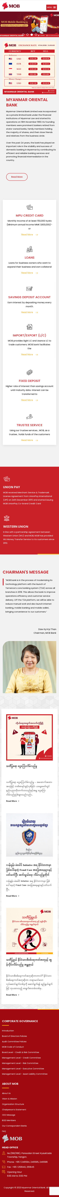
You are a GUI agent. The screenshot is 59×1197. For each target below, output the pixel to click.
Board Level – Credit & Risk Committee (20, 1052)
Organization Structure (13, 1104)
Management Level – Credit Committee (21, 1057)
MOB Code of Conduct (13, 1047)
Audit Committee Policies (14, 1041)
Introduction (8, 1030)
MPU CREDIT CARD (29, 215)
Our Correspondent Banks (14, 1125)
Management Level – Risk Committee (20, 1063)
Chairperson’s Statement (14, 1109)
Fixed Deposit (29, 381)
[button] (49, 7)
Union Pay (11, 487)
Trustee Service (29, 425)
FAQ (4, 1131)
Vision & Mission (9, 1098)
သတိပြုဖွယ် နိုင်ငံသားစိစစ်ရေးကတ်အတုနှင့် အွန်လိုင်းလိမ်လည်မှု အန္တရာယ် (29, 963)
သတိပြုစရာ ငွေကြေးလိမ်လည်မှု (21, 767)
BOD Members (9, 1120)
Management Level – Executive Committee (23, 1068)
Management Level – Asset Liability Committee (24, 1074)
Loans (29, 257)
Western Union (15, 527)
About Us (6, 1093)
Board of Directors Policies (14, 1036)
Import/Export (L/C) (29, 335)
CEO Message (8, 1115)
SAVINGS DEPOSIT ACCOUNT (29, 297)
